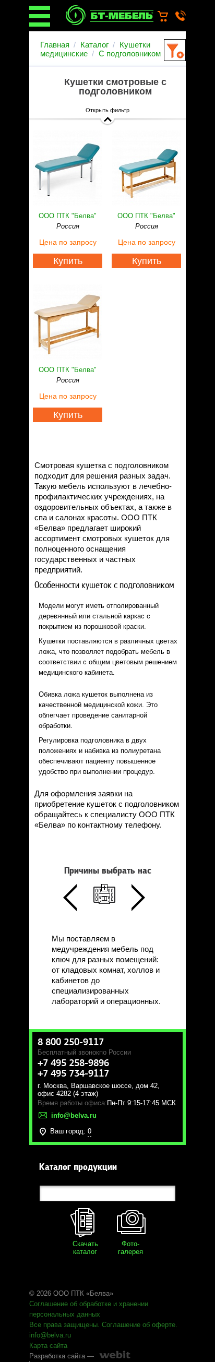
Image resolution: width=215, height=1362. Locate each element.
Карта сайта (48, 1345)
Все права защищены (63, 1325)
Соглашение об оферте (138, 1325)
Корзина (168, 17)
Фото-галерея (130, 1248)
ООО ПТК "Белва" (68, 216)
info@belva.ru (50, 1335)
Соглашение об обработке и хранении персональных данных (88, 1309)
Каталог (94, 44)
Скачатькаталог (85, 1248)
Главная (54, 44)
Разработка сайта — (61, 1356)
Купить (67, 261)
